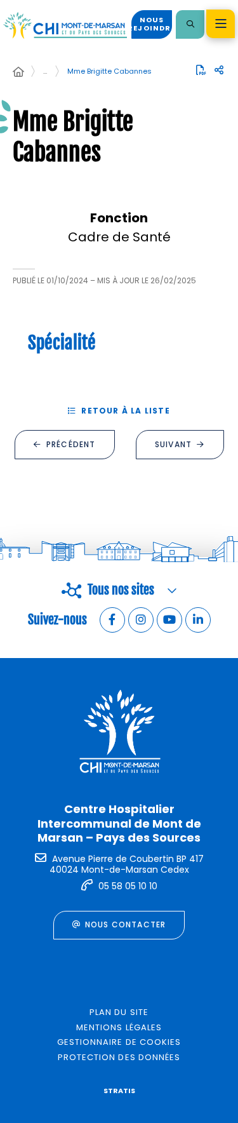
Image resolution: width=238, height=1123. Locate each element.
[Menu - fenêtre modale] (220, 24)
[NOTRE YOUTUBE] (169, 620)
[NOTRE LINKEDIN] (198, 620)
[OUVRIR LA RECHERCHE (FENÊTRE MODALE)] (190, 24)
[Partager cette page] (219, 70)
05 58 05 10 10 (127, 886)
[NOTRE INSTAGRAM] (141, 620)
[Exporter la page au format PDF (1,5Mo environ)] (201, 70)
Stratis (119, 1091)
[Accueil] (18, 72)
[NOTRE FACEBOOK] (112, 620)
